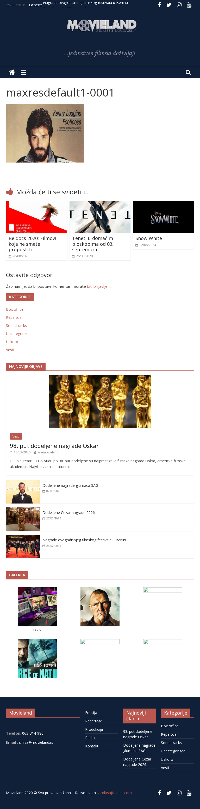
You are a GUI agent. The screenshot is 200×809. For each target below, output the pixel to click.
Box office (14, 309)
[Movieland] (12, 72)
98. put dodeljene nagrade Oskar (54, 446)
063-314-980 (32, 733)
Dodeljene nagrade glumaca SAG (70, 485)
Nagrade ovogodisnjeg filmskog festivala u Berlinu (85, 4)
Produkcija (94, 729)
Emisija (91, 712)
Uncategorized (18, 333)
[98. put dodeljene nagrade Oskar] (100, 377)
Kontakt (91, 746)
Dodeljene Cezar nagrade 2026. (69, 512)
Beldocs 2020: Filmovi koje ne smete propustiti (32, 244)
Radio (90, 737)
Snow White (148, 238)
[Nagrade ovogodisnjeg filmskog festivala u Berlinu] (23, 537)
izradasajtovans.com (114, 792)
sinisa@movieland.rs (36, 742)
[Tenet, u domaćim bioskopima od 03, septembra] (100, 204)
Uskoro (12, 341)
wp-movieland (48, 452)
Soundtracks (16, 325)
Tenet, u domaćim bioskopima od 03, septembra (93, 244)
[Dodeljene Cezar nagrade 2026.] (23, 510)
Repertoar (14, 317)
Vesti (10, 349)
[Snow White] (163, 204)
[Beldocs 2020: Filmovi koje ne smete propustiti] (36, 204)
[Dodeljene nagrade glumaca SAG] (23, 483)
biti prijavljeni (98, 286)
